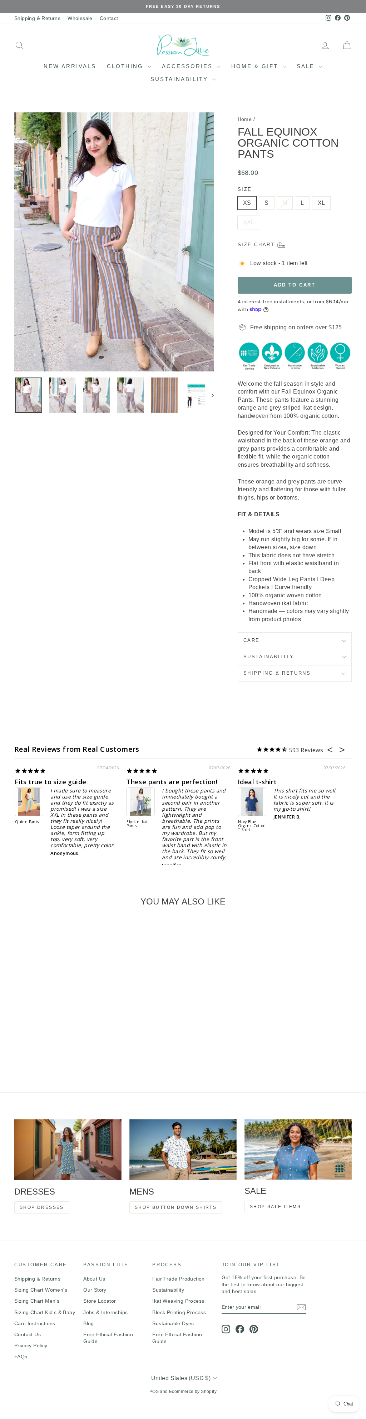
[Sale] (298, 1149)
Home (245, 119)
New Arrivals (70, 66)
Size (245, 189)
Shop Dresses (42, 1207)
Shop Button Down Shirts (176, 1207)
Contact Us (27, 1334)
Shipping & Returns (37, 18)
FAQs (21, 1356)
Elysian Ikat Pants (137, 824)
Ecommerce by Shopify (193, 1391)
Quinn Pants (27, 822)
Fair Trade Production (178, 1279)
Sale (307, 66)
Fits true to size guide (50, 781)
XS (247, 203)
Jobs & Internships (105, 1312)
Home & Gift (256, 66)
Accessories (188, 66)
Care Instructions (34, 1323)
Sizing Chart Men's (36, 1301)
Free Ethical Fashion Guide (108, 1338)
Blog (88, 1323)
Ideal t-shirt (257, 781)
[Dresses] (68, 1149)
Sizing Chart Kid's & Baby (44, 1312)
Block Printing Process (179, 1312)
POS (154, 1391)
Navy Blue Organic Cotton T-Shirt (252, 826)
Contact (109, 18)
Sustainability (180, 79)
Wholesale (80, 18)
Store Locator (99, 1301)
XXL (248, 222)
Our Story (95, 1290)
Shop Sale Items (275, 1206)
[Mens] (183, 1149)
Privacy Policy (31, 1345)
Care (251, 640)
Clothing (126, 66)
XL (321, 203)
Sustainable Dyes (173, 1323)
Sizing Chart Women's (40, 1290)
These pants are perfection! (171, 781)
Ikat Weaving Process (178, 1301)
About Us (94, 1279)
